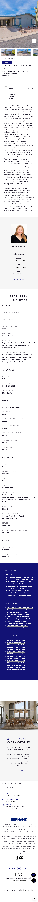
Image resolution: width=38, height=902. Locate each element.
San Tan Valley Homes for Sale (20, 619)
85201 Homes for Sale (16, 669)
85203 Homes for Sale (16, 656)
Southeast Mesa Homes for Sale (19, 577)
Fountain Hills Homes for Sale (18, 581)
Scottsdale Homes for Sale (18, 614)
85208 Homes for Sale (16, 649)
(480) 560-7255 (19, 260)
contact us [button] (18, 770)
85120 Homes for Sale (16, 663)
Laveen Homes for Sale (16, 628)
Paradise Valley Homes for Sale (20, 608)
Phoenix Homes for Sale (17, 621)
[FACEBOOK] (9, 868)
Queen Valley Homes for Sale (19, 623)
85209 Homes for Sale (16, 654)
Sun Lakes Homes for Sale (18, 616)
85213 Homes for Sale (16, 645)
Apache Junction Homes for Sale (20, 579)
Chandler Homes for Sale (16, 593)
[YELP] (28, 868)
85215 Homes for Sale (16, 652)
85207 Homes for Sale (16, 640)
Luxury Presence (19, 881)
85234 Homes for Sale (16, 661)
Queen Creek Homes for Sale (18, 595)
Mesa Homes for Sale (15, 575)
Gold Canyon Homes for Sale (18, 590)
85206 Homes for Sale (16, 647)
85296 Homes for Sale (16, 667)
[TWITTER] (24, 868)
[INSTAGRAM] (14, 868)
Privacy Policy (27, 890)
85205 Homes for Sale (16, 643)
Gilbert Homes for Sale (16, 584)
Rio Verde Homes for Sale (17, 612)
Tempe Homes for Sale (16, 588)
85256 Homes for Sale (16, 665)
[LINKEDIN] (19, 868)
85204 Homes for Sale (16, 658)
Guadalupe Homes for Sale (18, 610)
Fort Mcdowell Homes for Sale (19, 586)
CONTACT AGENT (19, 279)
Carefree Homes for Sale (17, 626)
